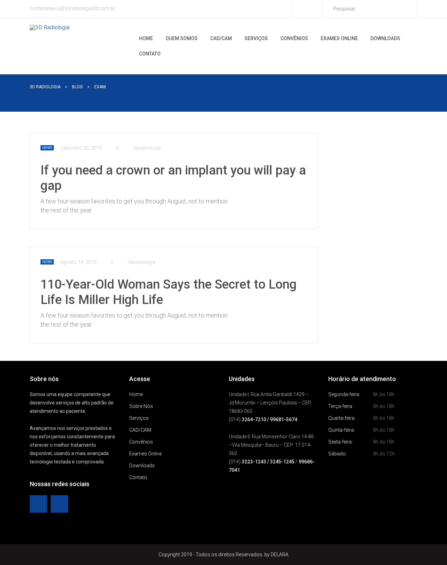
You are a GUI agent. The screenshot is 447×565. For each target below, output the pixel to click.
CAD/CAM (221, 38)
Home (146, 38)
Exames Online (339, 38)
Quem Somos (182, 38)
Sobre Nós (141, 406)
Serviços (256, 38)
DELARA (279, 554)
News (47, 148)
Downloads (385, 38)
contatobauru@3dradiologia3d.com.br (72, 8)
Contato (150, 54)
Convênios (294, 38)
